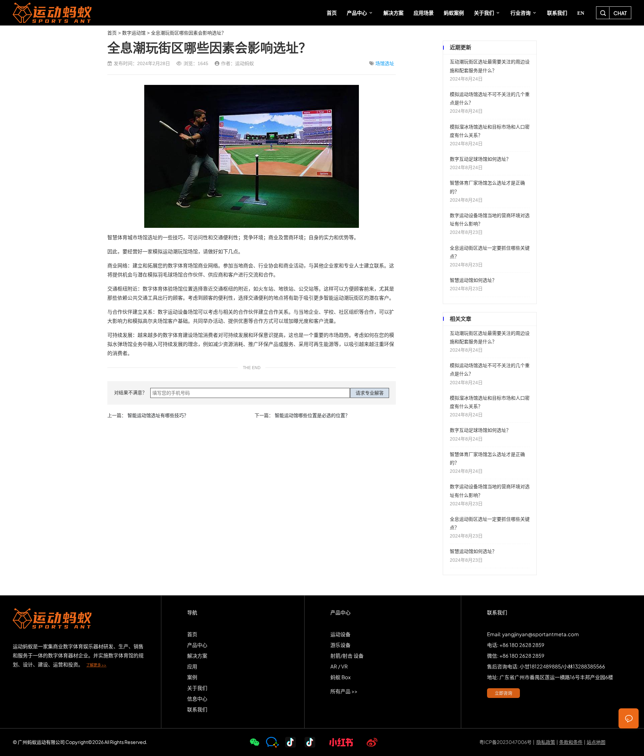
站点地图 (596, 742)
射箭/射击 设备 (347, 655)
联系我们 (197, 709)
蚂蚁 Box (340, 677)
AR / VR (339, 666)
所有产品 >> (344, 691)
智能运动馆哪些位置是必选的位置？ (312, 415)
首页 (112, 33)
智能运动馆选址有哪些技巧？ (158, 415)
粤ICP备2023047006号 (505, 742)
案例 (192, 677)
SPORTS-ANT (57, 13)
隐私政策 (545, 742)
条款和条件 (571, 742)
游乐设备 (340, 645)
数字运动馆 (134, 33)
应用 (192, 666)
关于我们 (197, 688)
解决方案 (197, 655)
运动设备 (340, 634)
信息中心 (197, 698)
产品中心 (197, 645)
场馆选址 (384, 63)
